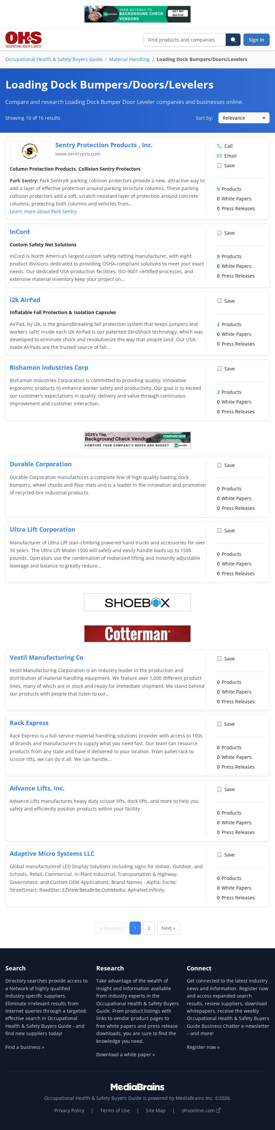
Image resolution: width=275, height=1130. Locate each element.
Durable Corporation (41, 464)
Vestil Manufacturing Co (46, 657)
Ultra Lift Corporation (42, 529)
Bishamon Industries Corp (49, 367)
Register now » (203, 1047)
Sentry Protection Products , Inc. (104, 145)
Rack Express (29, 723)
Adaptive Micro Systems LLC (52, 853)
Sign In (256, 40)
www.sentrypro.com (77, 154)
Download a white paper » (125, 1054)
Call (228, 146)
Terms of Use (115, 1110)
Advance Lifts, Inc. (37, 788)
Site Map (156, 1110)
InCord (20, 232)
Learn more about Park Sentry (43, 211)
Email (230, 156)
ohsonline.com (199, 1110)
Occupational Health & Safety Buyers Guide (54, 59)
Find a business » (24, 1047)
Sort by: (204, 118)
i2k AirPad (25, 300)
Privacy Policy (69, 1110)
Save (229, 165)
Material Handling (129, 59)
